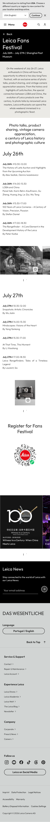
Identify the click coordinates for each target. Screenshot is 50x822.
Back (9, 34)
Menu (11, 24)
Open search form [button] (38, 24)
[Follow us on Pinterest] (43, 762)
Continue (36, 15)
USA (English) (10, 15)
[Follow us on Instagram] (6, 762)
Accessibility (8, 799)
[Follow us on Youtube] (14, 762)
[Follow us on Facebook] (21, 762)
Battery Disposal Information (16, 806)
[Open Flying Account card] (44, 24)
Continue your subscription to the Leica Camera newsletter (44, 589)
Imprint (6, 792)
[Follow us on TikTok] (28, 762)
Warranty (20, 799)
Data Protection (18, 792)
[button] (44, 642)
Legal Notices (34, 792)
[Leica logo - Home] (25, 24)
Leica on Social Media (25, 772)
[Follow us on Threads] (36, 762)
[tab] (23, 280)
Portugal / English (23, 631)
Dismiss (45, 15)
